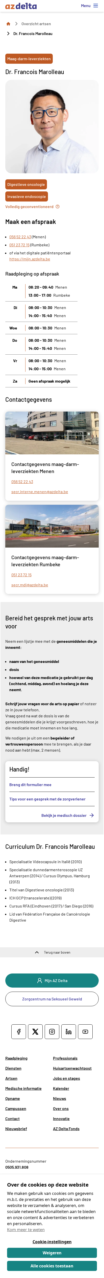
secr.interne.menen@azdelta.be (39, 491)
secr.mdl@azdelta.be (29, 584)
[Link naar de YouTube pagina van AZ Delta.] (85, 1031)
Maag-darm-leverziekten (29, 58)
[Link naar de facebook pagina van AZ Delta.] (18, 1031)
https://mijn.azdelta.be (29, 258)
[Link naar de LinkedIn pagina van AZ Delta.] (68, 1031)
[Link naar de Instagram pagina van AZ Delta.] (52, 1031)
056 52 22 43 (20, 236)
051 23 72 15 (19, 244)
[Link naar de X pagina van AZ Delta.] (35, 1031)
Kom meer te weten (26, 1229)
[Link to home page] (8, 23)
